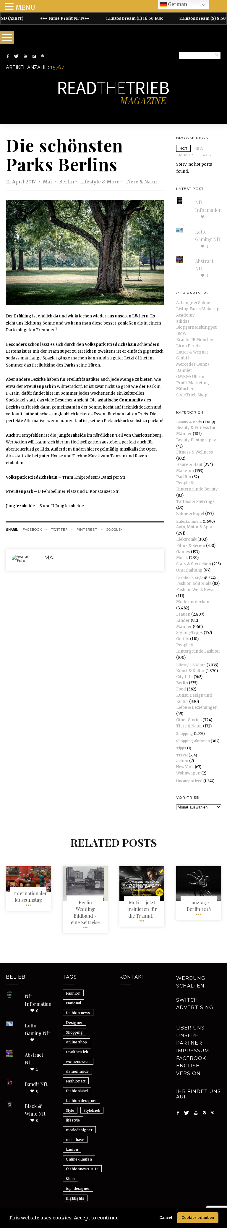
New (198, 148)
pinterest (87, 530)
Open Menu (7, 37)
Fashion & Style (189, 578)
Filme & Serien (190, 545)
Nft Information (38, 1000)
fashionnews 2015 (82, 1169)
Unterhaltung (189, 570)
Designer (74, 1022)
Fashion (73, 993)
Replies (186, 155)
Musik (182, 557)
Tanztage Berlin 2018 (199, 905)
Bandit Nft (36, 1084)
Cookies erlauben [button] (197, 1217)
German (177, 4)
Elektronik (186, 539)
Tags (206, 155)
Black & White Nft (35, 1110)
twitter (59, 530)
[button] (122, 1218)
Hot (183, 148)
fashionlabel (77, 1091)
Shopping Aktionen (193, 741)
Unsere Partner (189, 1039)
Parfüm (183, 477)
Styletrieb (92, 1110)
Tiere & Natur (141, 182)
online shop (76, 1042)
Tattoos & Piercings (195, 501)
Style (70, 1110)
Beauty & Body (189, 422)
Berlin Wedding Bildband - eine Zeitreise (85, 912)
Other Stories (189, 719)
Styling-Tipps (189, 632)
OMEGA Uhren (190, 376)
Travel (182, 755)
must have (75, 1139)
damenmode (77, 1071)
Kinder (183, 620)
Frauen (183, 614)
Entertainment (189, 521)
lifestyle (73, 1120)
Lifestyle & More (99, 182)
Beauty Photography (196, 440)
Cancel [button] (165, 1217)
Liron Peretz (188, 345)
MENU (25, 7)
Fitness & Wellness (194, 452)
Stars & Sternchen (193, 564)
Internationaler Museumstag (30, 896)
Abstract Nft (34, 1059)
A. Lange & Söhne (193, 302)
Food (181, 689)
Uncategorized (189, 781)
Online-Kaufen (79, 1159)
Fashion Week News (195, 589)
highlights (75, 1198)
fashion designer (81, 1100)
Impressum (192, 1050)
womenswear (78, 1061)
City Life (184, 676)
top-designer (78, 1188)
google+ (114, 530)
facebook (32, 530)
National (73, 1003)
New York (185, 766)
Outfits (182, 638)
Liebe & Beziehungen (197, 707)
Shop (70, 1179)
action (182, 760)
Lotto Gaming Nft (37, 1029)
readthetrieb (77, 1052)
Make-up (185, 470)
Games (183, 551)
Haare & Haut (189, 464)
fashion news (78, 1013)
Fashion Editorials (193, 583)
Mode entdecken (192, 601)
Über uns (190, 1028)
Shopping (184, 733)
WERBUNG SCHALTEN (190, 982)
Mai (48, 182)
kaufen (72, 1149)
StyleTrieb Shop (191, 395)
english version (188, 1069)
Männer (184, 626)
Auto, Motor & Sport (195, 527)
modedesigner (79, 1130)
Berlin (66, 182)
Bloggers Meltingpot (196, 327)
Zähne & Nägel (190, 513)
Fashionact (75, 1081)
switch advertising (194, 1004)
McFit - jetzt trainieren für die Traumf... (142, 909)
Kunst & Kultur (190, 670)
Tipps (181, 748)
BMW (181, 333)
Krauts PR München (195, 339)
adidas (182, 321)
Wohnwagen (188, 773)
